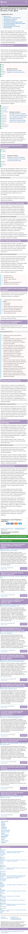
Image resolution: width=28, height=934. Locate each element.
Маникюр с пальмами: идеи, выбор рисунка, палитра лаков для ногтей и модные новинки (13, 657)
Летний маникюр (8, 27)
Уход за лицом (4, 840)
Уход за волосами (5, 830)
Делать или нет (7, 16)
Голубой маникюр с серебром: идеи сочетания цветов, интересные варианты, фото (12, 601)
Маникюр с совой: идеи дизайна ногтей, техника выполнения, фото (14, 740)
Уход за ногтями (4, 569)
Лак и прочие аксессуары (9, 20)
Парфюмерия (4, 836)
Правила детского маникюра (10, 19)
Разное (2, 839)
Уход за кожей (4, 821)
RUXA (5, 2)
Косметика (3, 828)
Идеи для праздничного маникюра (12, 26)
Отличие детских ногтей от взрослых (12, 17)
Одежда (3, 822)
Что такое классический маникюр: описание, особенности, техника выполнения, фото (12, 712)
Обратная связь (4, 918)
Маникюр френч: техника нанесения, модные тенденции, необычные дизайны (13, 545)
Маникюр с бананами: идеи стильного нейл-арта (13, 767)
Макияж (3, 833)
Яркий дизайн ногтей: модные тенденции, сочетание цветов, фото (16, 71)
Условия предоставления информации (10, 931)
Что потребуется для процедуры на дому (13, 22)
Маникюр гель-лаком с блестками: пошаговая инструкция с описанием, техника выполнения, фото (16, 159)
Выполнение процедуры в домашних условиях (14, 23)
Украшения (4, 827)
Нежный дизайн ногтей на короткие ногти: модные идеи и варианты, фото (13, 684)
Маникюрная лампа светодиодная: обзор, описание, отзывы (12, 793)
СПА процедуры (5, 834)
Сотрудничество (14, 917)
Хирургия (3, 842)
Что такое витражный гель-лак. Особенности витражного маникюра (12, 629)
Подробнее (24, 568)
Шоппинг (3, 824)
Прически (3, 837)
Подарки (3, 825)
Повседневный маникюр (9, 24)
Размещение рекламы (15, 918)
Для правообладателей (15, 919)
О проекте (3, 917)
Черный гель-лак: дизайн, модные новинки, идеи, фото (12, 573)
